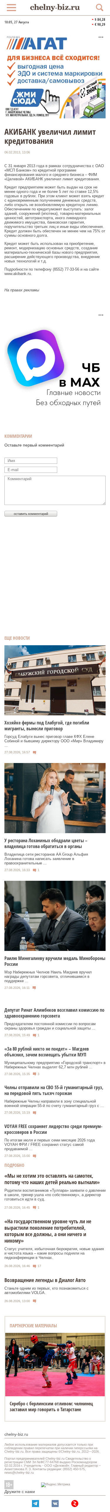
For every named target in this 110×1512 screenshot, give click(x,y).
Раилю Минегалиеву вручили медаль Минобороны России (54, 961)
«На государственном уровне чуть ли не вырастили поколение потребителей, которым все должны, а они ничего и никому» (47, 1231)
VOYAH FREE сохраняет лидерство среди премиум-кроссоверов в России (53, 1129)
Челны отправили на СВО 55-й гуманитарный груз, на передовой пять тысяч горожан (53, 1090)
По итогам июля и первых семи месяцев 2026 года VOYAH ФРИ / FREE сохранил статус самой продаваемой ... (49, 1144)
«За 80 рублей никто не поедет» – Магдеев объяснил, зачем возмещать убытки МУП (46, 1052)
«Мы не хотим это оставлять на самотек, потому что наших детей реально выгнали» (52, 1179)
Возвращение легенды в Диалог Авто (45, 1279)
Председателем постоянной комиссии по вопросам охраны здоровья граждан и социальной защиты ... (50, 1026)
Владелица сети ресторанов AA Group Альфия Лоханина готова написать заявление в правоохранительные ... (46, 858)
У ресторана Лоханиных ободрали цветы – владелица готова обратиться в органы (45, 843)
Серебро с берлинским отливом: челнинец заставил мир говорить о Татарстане (51, 1406)
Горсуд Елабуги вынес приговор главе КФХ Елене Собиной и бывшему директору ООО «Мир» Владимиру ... (54, 741)
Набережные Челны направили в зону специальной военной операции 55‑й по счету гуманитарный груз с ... (54, 1103)
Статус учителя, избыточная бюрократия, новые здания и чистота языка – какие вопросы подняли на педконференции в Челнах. (54, 1253)
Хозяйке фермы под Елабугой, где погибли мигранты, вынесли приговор (46, 725)
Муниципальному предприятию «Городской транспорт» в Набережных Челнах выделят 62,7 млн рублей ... (55, 1065)
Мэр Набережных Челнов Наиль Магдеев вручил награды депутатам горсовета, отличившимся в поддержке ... (48, 976)
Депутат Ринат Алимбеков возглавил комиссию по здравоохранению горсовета (54, 1013)
